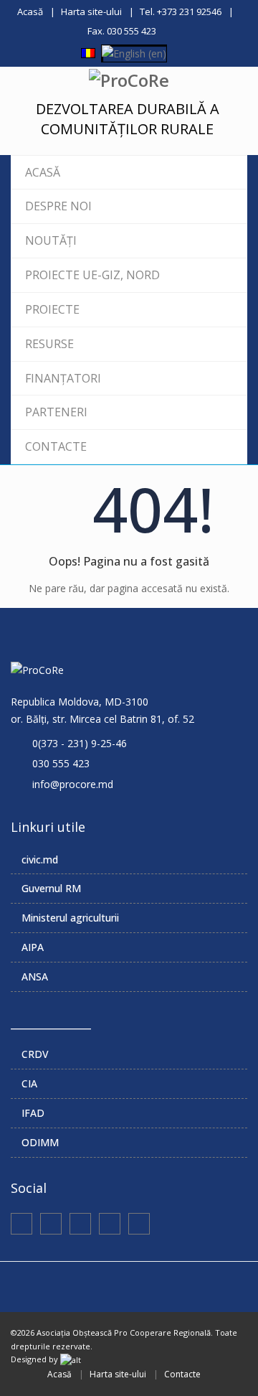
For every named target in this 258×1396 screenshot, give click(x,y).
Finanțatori (63, 378)
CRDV (35, 1054)
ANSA (35, 976)
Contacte (56, 446)
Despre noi (58, 206)
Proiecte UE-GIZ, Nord (92, 275)
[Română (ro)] (88, 52)
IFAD (33, 1113)
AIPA (33, 947)
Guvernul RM (51, 888)
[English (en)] (134, 52)
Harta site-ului (91, 11)
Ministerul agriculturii (70, 917)
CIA (29, 1083)
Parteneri (56, 412)
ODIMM (40, 1142)
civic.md (40, 859)
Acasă (30, 11)
